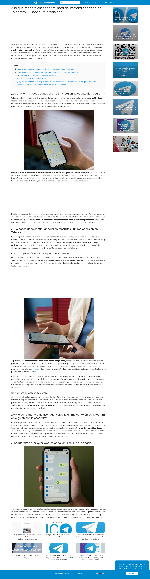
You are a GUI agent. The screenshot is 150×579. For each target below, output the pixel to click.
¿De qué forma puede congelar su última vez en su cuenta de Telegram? (45, 69)
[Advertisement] (59, 28)
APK (99, 2)
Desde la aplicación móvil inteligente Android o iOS (39, 75)
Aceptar (132, 573)
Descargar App (110, 2)
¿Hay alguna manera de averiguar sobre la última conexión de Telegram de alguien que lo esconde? (57, 82)
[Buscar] (78, 2)
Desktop (87, 2)
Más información (136, 568)
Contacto (78, 574)
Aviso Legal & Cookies (61, 574)
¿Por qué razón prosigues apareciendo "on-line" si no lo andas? (42, 85)
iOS (94, 2)
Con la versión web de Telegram (33, 78)
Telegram (37, 369)
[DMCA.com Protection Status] (100, 574)
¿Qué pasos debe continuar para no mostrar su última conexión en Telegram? (48, 72)
